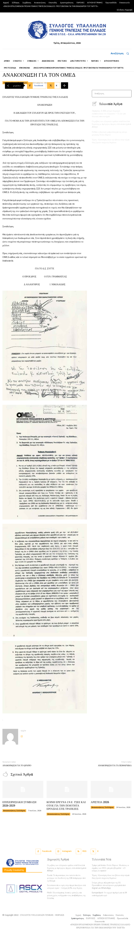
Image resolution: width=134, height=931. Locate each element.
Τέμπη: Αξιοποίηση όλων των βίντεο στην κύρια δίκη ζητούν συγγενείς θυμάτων (110, 141)
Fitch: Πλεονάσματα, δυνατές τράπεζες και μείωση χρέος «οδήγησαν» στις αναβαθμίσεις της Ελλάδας (66, 895)
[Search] (128, 93)
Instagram (67, 851)
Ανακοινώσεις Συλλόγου (14, 810)
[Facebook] (38, 851)
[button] (121, 53)
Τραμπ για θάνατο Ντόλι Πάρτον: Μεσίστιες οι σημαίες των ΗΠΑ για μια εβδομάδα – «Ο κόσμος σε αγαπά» (110, 868)
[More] (64, 85)
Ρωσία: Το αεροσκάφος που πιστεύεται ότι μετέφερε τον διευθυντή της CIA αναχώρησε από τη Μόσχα (66, 878)
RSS (84, 851)
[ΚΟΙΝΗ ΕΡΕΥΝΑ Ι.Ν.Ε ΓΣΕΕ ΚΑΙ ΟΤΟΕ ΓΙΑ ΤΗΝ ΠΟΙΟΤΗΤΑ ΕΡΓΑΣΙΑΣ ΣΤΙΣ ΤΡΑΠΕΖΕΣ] (67, 789)
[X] (93, 851)
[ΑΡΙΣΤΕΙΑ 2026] (111, 789)
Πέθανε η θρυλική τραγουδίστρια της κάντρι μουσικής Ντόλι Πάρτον (109, 133)
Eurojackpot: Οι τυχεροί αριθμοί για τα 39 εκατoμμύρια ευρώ (109, 894)
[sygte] (10, 737)
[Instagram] (22, 735)
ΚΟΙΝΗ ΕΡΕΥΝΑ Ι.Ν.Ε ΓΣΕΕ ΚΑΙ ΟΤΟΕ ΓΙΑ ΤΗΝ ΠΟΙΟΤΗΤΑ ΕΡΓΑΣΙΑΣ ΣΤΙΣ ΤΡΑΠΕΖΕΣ (66, 805)
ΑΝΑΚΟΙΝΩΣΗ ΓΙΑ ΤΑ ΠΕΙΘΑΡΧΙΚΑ (115, 765)
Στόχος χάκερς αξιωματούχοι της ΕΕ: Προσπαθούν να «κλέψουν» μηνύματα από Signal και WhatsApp (109, 885)
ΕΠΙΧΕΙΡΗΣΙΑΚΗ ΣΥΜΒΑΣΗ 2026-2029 (19, 804)
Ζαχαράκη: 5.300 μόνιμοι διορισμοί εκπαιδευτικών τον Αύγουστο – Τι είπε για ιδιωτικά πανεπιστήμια (109, 113)
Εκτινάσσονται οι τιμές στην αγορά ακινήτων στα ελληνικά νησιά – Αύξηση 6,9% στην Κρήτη (66, 887)
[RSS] (78, 851)
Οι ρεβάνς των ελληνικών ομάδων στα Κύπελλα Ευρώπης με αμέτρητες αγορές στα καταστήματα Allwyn (111, 124)
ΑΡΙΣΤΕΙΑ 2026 (100, 802)
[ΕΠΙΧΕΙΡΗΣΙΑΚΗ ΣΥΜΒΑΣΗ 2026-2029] (22, 789)
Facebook (46, 851)
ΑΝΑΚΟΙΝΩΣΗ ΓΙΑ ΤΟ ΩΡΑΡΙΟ (16, 765)
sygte (23, 730)
